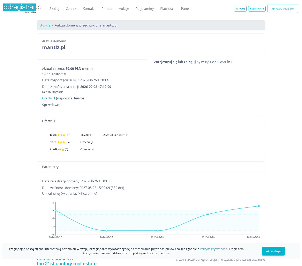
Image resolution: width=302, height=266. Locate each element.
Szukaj (54, 8)
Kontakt (89, 8)
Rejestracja (257, 8)
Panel (185, 8)
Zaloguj (240, 8)
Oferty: (48, 98)
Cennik (71, 8)
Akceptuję (273, 251)
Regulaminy (145, 8)
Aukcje (124, 8)
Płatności (167, 8)
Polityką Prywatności (214, 249)
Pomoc (106, 8)
